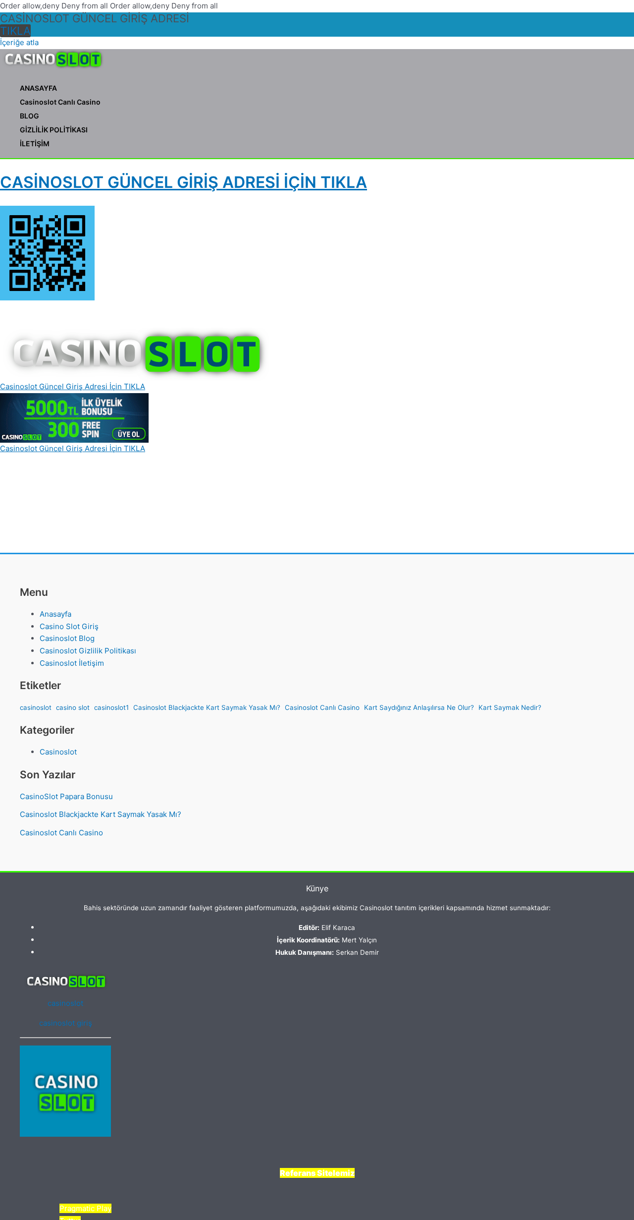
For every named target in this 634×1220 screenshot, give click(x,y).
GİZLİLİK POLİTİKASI (54, 129)
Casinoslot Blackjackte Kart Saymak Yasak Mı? (206, 707)
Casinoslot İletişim (72, 663)
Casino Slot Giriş (69, 626)
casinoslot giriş (65, 1023)
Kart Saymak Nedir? (509, 707)
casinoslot (36, 707)
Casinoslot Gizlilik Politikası (88, 650)
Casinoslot (58, 751)
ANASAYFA (38, 88)
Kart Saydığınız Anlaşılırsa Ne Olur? (419, 707)
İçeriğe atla (19, 42)
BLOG (29, 116)
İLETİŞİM (35, 143)
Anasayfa (55, 614)
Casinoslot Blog (67, 638)
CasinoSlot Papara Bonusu (66, 796)
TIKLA (15, 30)
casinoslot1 (111, 707)
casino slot (73, 707)
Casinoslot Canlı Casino (60, 102)
